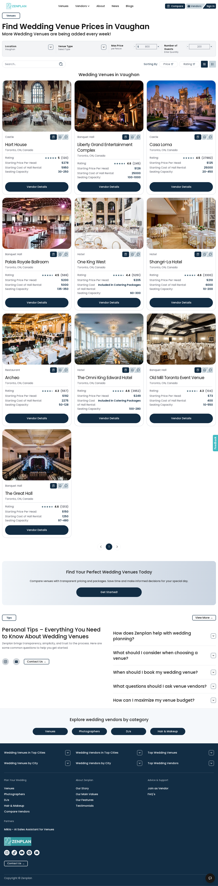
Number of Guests (170, 47)
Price (166, 64)
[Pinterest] (29, 852)
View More (204, 618)
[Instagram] (5, 661)
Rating (187, 64)
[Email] (16, 661)
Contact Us (36, 662)
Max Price (117, 45)
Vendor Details (37, 187)
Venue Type (65, 46)
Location (10, 46)
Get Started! (109, 592)
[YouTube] (22, 852)
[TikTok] (14, 852)
